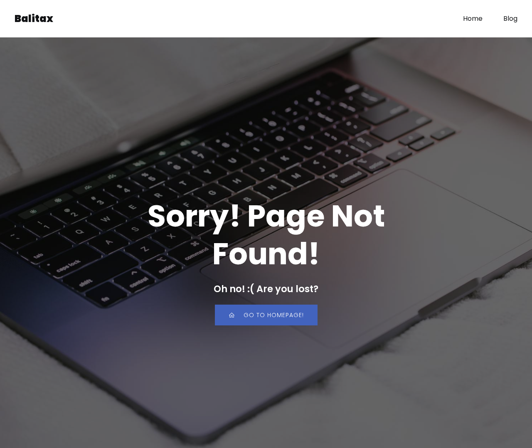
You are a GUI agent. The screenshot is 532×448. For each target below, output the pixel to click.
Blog (510, 18)
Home (473, 18)
